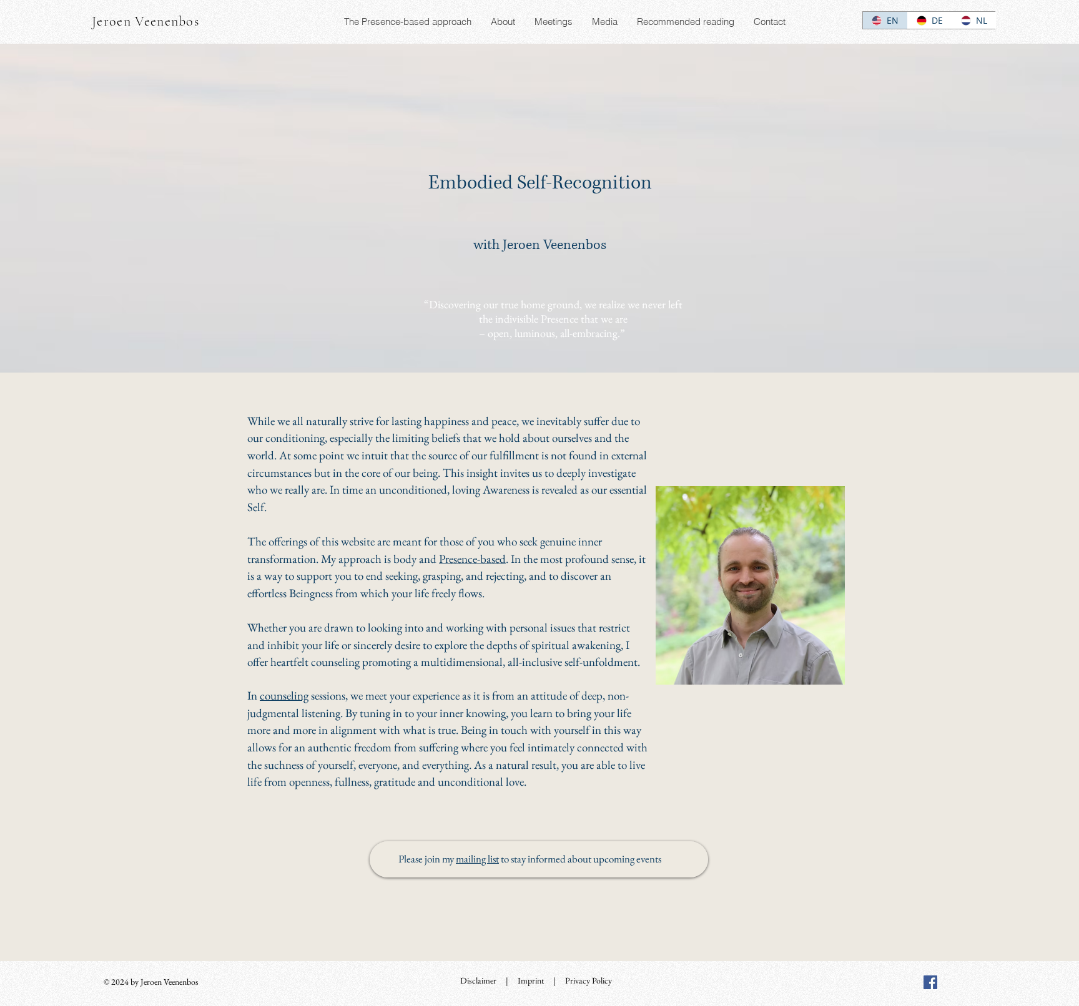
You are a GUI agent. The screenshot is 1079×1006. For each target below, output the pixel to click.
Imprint (531, 980)
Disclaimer (478, 980)
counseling (284, 695)
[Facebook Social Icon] (930, 982)
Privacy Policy (588, 980)
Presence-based (472, 559)
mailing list (477, 859)
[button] (503, 21)
